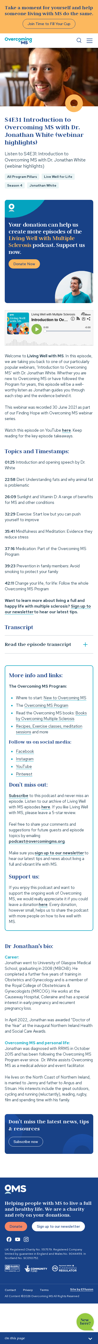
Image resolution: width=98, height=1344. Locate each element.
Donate (16, 1226)
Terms (44, 1290)
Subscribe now (26, 1141)
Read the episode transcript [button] (38, 644)
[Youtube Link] (17, 1239)
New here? (85, 1322)
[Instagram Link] (26, 1239)
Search (79, 40)
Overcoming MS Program (46, 705)
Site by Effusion (81, 1289)
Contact (10, 1290)
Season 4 (14, 185)
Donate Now (24, 263)
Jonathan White (42, 185)
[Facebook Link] (9, 1239)
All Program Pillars (22, 177)
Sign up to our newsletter (58, 1226)
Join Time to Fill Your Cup (49, 23)
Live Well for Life (58, 177)
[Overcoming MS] (18, 40)
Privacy (28, 1290)
